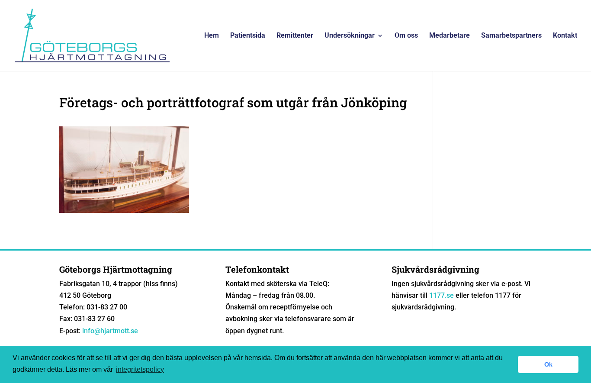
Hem (211, 35)
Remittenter (294, 35)
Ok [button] (548, 364)
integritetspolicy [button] (140, 369)
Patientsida (247, 35)
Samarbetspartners (511, 35)
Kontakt (565, 35)
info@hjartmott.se (110, 331)
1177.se (441, 295)
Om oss (406, 35)
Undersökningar (349, 35)
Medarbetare (449, 35)
